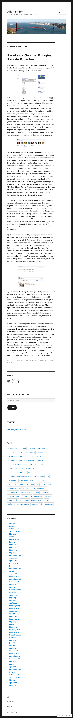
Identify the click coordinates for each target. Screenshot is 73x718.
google (21, 468)
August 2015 (13, 595)
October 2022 (14, 526)
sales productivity (39, 488)
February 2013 (14, 630)
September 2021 (15, 531)
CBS (48, 448)
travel (46, 500)
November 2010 (15, 672)
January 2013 (14, 632)
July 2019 (12, 553)
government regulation (17, 472)
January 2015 (14, 608)
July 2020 (12, 542)
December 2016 (15, 579)
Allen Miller (15, 11)
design (23, 456)
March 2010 (13, 685)
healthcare (32, 472)
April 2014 (13, 616)
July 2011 (12, 661)
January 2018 (14, 566)
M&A (31, 480)
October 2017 (14, 571)
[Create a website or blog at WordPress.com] (16, 712)
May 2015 (12, 600)
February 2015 (14, 606)
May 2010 (12, 680)
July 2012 (12, 640)
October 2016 (14, 582)
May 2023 (13, 523)
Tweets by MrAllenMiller (16, 430)
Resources (11, 702)
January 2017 (14, 576)
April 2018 (13, 561)
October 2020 (14, 537)
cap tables (41, 448)
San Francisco (13, 492)
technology (24, 500)
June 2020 (13, 545)
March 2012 (13, 651)
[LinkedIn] (9, 381)
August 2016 (14, 584)
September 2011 (15, 659)
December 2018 (15, 555)
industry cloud (38, 476)
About (9, 697)
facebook (19, 360)
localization (23, 480)
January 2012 (14, 653)
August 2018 (13, 558)
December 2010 (15, 669)
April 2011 (12, 667)
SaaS (29, 488)
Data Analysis (13, 456)
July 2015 (12, 598)
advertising (12, 448)
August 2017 (13, 574)
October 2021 (14, 529)
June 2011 (12, 664)
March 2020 (13, 550)
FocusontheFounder (39, 464)
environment (29, 460)
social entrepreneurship (30, 492)
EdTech (30, 456)
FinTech (26, 464)
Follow (12, 407)
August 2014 (13, 611)
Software (44, 492)
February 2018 (14, 563)
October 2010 (14, 675)
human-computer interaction (19, 476)
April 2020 (13, 547)
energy (38, 456)
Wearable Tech (36, 504)
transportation (36, 500)
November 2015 (15, 592)
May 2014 (12, 614)
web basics (48, 504)
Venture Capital (23, 504)
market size (12, 484)
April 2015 (13, 603)
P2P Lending (46, 484)
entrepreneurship (15, 460)
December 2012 (15, 635)
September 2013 (15, 619)
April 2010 (13, 683)
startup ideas (27, 496)
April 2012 (13, 648)
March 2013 (13, 627)
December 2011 (14, 656)
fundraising (12, 468)
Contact (10, 706)
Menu (61, 13)
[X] (13, 381)
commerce (12, 452)
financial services (14, 464)
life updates (12, 480)
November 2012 (15, 638)
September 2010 (15, 677)
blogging (22, 448)
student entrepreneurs (43, 496)
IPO (47, 476)
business (31, 448)
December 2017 (15, 568)
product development (30, 360)
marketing (40, 480)
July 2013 (12, 622)
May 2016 (12, 587)
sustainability (13, 500)
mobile (21, 484)
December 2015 (15, 590)
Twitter (11, 422)
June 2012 (13, 643)
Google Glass (31, 468)
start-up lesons (41, 360)
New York (30, 484)
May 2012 (12, 645)
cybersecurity (42, 452)
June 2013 (12, 624)
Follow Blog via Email (18, 395)
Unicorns (11, 504)
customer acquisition (27, 452)
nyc (37, 484)
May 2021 (12, 534)
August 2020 (14, 539)
